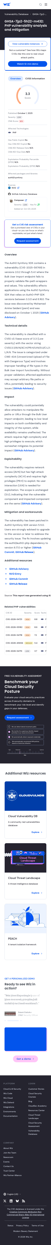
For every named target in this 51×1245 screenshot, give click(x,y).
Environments (9, 1111)
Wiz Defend (8, 1102)
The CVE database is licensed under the (25, 1213)
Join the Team (9, 1152)
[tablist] (27, 78)
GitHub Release (24, 552)
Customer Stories (36, 1089)
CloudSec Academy (37, 1106)
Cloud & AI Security (12, 1089)
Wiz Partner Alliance (12, 1175)
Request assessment (28, 240)
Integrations (8, 1107)
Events (6, 1161)
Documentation (10, 1116)
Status (10, 1225)
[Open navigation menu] (46, 4)
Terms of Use (38, 1225)
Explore (35, 832)
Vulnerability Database (16, 14)
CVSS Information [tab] (35, 78)
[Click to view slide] (5, 1020)
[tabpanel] (27, 148)
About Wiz (8, 1148)
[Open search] (40, 4)
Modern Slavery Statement (25, 1231)
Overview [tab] (15, 78)
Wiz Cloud (8, 1098)
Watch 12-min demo (27, 63)
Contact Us (8, 1166)
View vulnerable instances (26, 43)
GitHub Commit (18, 579)
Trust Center (9, 1170)
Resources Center (36, 1110)
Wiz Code (7, 1093)
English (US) (12, 1194)
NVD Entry (15, 574)
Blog (30, 1101)
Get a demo (24, 1059)
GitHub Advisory (23, 388)
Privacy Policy (22, 1225)
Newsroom (8, 1157)
